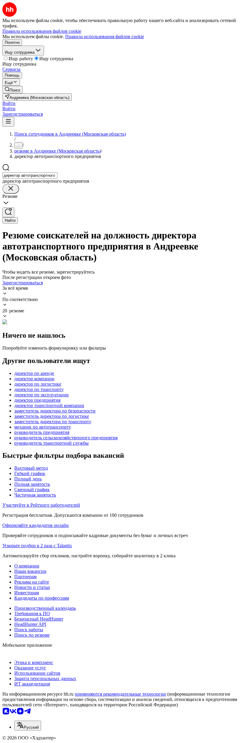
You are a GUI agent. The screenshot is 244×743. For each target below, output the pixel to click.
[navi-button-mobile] (8, 122)
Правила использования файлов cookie (104, 36)
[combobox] (29, 175)
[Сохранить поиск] (8, 212)
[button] (8, 103)
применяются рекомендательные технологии (120, 694)
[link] (12, 89)
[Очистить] (10, 189)
